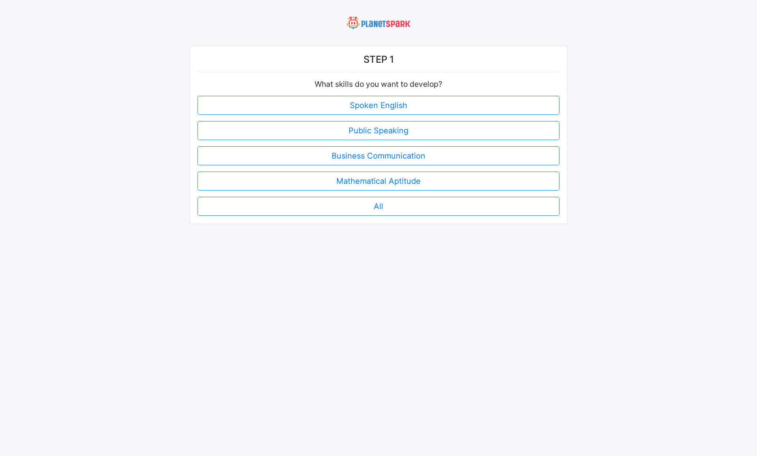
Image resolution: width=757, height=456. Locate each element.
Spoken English (378, 105)
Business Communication (378, 156)
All (378, 206)
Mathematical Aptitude (378, 181)
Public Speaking (378, 130)
